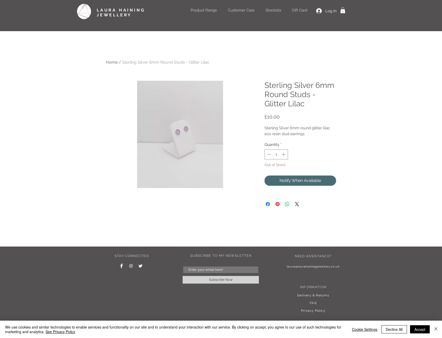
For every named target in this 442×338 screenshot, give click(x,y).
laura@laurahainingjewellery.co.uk (313, 266)
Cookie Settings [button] (364, 329)
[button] (342, 10)
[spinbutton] (276, 154)
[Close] (436, 329)
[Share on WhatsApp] (287, 204)
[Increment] (284, 154)
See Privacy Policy (60, 331)
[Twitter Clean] (140, 266)
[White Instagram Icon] (131, 266)
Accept (419, 329)
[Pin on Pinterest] (277, 204)
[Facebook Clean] (121, 266)
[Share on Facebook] (268, 204)
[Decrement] (268, 154)
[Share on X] (297, 204)
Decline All (394, 329)
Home (112, 62)
